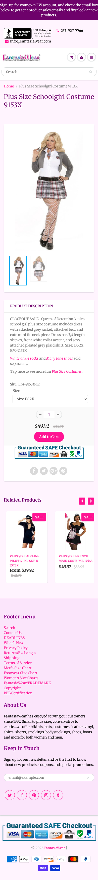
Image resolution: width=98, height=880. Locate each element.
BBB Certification (18, 693)
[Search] (90, 72)
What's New (14, 643)
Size (16, 390)
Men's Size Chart (17, 668)
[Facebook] (22, 795)
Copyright (12, 688)
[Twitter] (10, 795)
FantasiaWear (54, 848)
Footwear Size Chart (20, 673)
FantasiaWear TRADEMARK (27, 683)
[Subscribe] (88, 778)
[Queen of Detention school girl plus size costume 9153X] (49, 190)
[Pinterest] (34, 795)
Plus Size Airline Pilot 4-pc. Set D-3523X (23, 560)
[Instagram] (46, 795)
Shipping (11, 658)
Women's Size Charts (21, 678)
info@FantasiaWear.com (30, 41)
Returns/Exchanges (20, 653)
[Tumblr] (58, 795)
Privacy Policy (16, 648)
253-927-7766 (72, 30)
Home (9, 86)
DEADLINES (14, 637)
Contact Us (13, 632)
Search (9, 627)
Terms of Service (18, 663)
